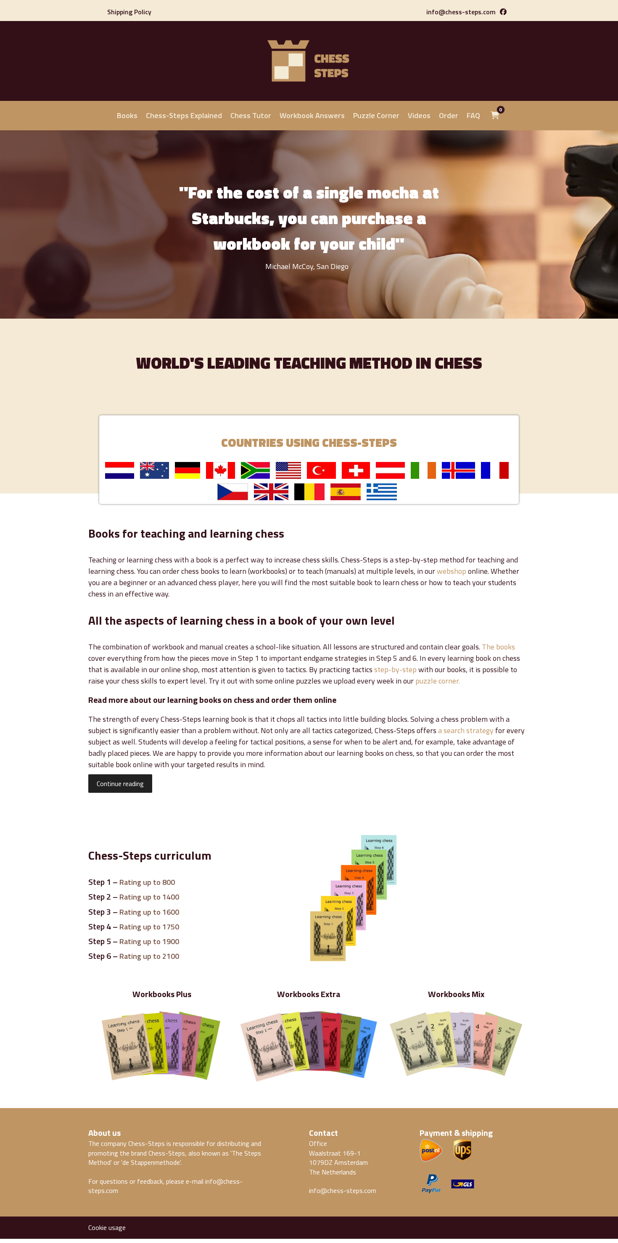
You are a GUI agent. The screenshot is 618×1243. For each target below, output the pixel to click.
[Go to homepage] (309, 87)
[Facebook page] (503, 12)
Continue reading (120, 784)
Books (127, 115)
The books (498, 646)
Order (448, 115)
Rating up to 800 (147, 882)
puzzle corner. (437, 680)
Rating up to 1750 (149, 926)
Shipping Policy (129, 12)
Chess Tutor (250, 115)
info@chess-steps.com (461, 12)
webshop (451, 571)
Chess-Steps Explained (184, 115)
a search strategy (466, 730)
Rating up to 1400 (149, 897)
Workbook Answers (312, 115)
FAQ (473, 115)
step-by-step (395, 669)
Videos (419, 115)
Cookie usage (107, 1227)
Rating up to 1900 (149, 941)
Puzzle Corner (376, 115)
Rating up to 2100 (149, 956)
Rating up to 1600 (149, 912)
